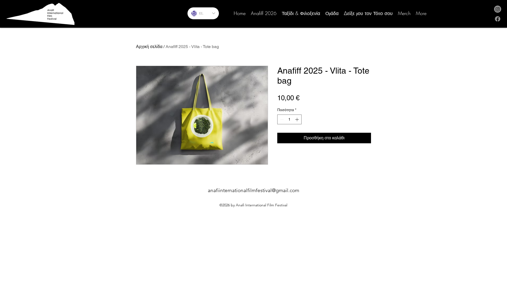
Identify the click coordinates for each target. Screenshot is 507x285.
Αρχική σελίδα (149, 46)
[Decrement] (281, 119)
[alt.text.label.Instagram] (497, 9)
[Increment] (297, 119)
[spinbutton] (289, 119)
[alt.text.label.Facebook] (497, 18)
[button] (332, 13)
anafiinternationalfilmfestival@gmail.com (253, 190)
